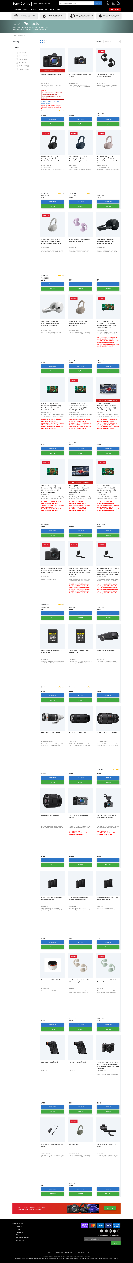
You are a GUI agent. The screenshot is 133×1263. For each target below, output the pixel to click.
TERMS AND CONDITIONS (55, 1252)
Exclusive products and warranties (55, 16)
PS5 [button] (58, 9)
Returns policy (20, 1240)
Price (17, 47)
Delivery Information (22, 1237)
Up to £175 (22, 52)
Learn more (52, 119)
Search (98, 3)
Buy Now (52, 124)
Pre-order (108, 700)
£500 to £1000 (23, 62)
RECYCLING (81, 1252)
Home (14, 35)
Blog (17, 1235)
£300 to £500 (23, 59)
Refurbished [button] (115, 9)
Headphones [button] (43, 9)
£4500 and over (24, 69)
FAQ (89, 1252)
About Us (19, 1226)
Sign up (115, 1243)
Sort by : (99, 42)
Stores (18, 1229)
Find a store (110, 1208)
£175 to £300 (23, 56)
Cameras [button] (33, 9)
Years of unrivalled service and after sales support (84, 16)
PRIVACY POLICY (70, 1252)
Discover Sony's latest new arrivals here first (111, 16)
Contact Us (19, 1232)
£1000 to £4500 (24, 66)
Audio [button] (52, 9)
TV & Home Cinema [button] (20, 9)
